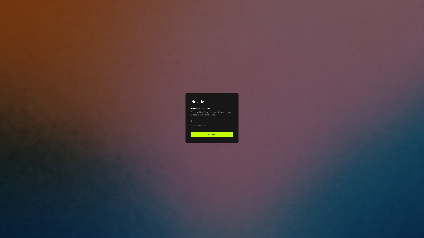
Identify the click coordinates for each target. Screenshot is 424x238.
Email (193, 121)
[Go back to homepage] (197, 101)
